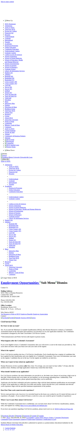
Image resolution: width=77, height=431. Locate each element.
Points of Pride (9, 121)
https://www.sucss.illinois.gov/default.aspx (33, 405)
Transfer (7, 42)
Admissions (8, 26)
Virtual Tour (9, 112)
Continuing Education (12, 49)
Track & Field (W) (11, 96)
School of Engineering (12, 64)
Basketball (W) (9, 80)
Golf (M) (8, 85)
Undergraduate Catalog (12, 51)
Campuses (8, 127)
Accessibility (30, 417)
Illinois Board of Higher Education (12, 424)
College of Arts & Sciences (13, 55)
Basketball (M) (9, 78)
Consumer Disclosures (61, 417)
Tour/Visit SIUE (14, 258)
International (9, 40)
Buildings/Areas (10, 109)
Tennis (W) (8, 92)
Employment (31, 419)
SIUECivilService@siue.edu (64, 409)
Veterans (7, 138)
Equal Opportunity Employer (17, 419)
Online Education (10, 47)
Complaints (4, 419)
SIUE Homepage (10, 24)
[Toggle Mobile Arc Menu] (5, 159)
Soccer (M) (8, 87)
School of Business (11, 56)
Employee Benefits (26, 314)
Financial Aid (9, 33)
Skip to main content (7, 2)
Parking (7, 105)
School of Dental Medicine (13, 58)
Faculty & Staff (10, 132)
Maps (6, 102)
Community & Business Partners (15, 136)
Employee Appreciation (40, 314)
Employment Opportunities (20, 282)
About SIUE (9, 118)
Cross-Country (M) (11, 82)
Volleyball (8, 98)
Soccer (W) (8, 89)
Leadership (8, 123)
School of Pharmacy (11, 67)
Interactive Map (10, 103)
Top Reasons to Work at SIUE (10, 314)
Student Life (9, 73)
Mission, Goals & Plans (12, 125)
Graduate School (10, 69)
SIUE (8, 417)
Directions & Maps (11, 107)
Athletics (7, 74)
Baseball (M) (9, 76)
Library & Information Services (15, 71)
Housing (7, 35)
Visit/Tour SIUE (10, 29)
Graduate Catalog (10, 53)
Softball (7, 91)
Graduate (8, 38)
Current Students (10, 130)
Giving (7, 116)
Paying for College (11, 31)
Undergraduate (9, 36)
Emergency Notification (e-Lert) (46, 419)
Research (8, 114)
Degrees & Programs (11, 45)
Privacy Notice (48, 417)
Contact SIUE (39, 417)
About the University (11, 120)
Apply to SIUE (9, 27)
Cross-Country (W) (11, 83)
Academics (8, 44)
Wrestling (8, 100)
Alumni (7, 134)
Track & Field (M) (10, 94)
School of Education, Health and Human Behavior (14, 61)
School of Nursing (10, 65)
